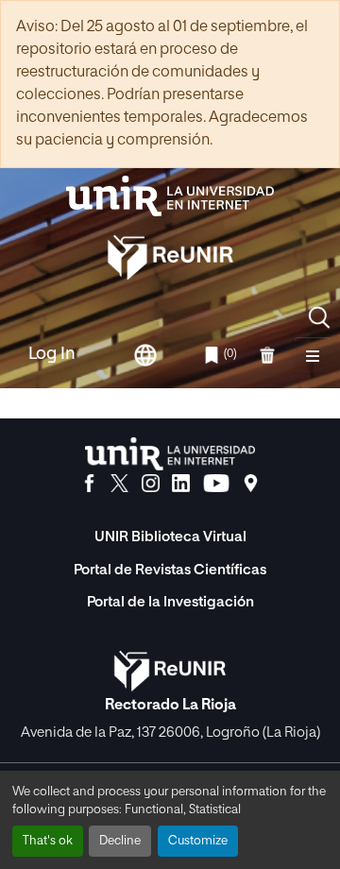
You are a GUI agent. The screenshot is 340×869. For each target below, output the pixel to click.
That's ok (48, 841)
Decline (120, 841)
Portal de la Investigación (170, 602)
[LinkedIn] (181, 483)
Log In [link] (52, 354)
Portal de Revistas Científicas (170, 570)
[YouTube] (216, 483)
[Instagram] (151, 483)
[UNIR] (170, 453)
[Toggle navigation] (313, 355)
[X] (119, 483)
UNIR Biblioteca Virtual (170, 537)
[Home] (170, 196)
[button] (319, 317)
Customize (198, 841)
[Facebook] (89, 483)
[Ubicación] (251, 483)
